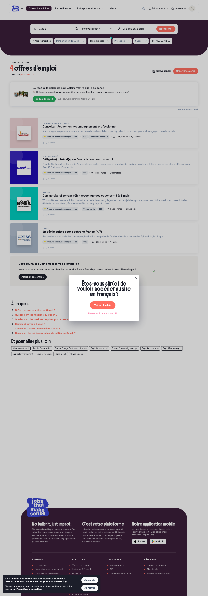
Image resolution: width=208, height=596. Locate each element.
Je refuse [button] (89, 587)
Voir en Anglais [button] (102, 305)
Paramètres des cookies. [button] (29, 589)
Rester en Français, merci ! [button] (102, 313)
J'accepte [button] (89, 580)
